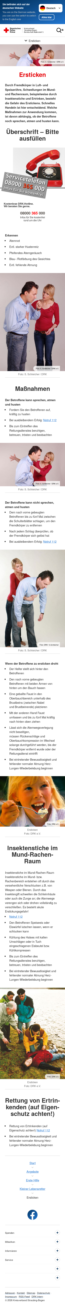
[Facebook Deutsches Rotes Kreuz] (32, 1215)
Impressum (11, 1296)
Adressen (10, 1293)
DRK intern (37, 1296)
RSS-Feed (24, 1296)
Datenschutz (43, 1293)
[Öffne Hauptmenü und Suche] (60, 30)
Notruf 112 (49, 420)
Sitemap (31, 1293)
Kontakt (21, 1293)
